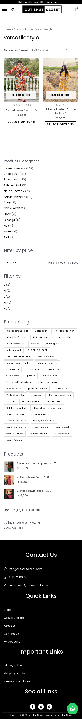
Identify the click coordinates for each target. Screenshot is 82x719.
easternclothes (46, 356)
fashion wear (55, 369)
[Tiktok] (49, 707)
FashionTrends (33, 369)
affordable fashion (64, 330)
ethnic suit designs (47, 363)
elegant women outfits (18, 363)
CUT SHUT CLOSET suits (18, 356)
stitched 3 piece (30, 401)
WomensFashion (38, 433)
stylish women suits (41, 414)
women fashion (14, 433)
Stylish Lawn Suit (15, 414)
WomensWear (62, 433)
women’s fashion (15, 440)
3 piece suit (41, 330)
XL (5, 303)
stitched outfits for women (47, 408)
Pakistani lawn (61, 388)
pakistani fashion (37, 388)
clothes (35, 343)
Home (7, 29)
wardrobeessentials (17, 427)
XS (5, 309)
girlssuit (30, 375)
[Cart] (77, 9)
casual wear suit (15, 343)
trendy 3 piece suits (43, 420)
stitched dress (54, 401)
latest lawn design (48, 382)
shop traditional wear (59, 395)
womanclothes (64, 427)
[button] (72, 708)
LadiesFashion (49, 375)
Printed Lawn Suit (15, 395)
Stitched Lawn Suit (16, 408)
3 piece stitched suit (17, 330)
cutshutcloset (13, 350)
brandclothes (65, 337)
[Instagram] (41, 707)
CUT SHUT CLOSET (37, 350)
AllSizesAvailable (42, 337)
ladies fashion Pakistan (18, 382)
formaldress (12, 375)
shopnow (36, 395)
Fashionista (12, 369)
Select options (21, 122)
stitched (10, 401)
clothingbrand (53, 343)
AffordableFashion (16, 337)
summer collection (16, 420)
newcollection (13, 388)
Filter (11, 262)
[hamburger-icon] (4, 9)
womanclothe (42, 427)
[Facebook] (32, 707)
